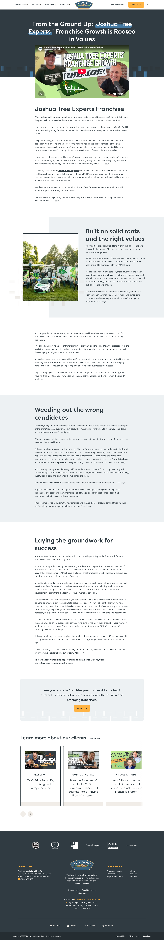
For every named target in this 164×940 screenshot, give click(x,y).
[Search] (148, 5)
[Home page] (84, 5)
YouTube (56, 925)
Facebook (91, 925)
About (132, 871)
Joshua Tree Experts (68, 170)
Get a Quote (136, 4)
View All (92, 738)
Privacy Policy (134, 936)
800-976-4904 (118, 4)
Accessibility (120, 936)
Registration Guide (115, 876)
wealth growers (58, 462)
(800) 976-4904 (27, 879)
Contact (133, 876)
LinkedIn (73, 925)
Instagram (109, 925)
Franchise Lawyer (114, 871)
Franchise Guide (114, 874)
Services (133, 874)
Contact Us (82, 708)
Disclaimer (147, 936)
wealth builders (120, 459)
